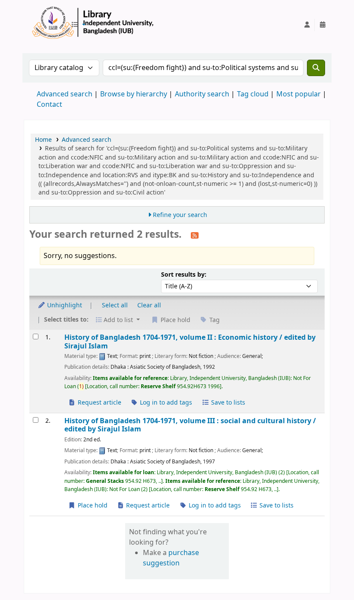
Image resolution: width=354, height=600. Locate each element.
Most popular (298, 94)
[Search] (316, 68)
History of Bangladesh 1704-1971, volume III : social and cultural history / (190, 425)
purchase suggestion (171, 558)
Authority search (202, 94)
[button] (78, 25)
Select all (115, 305)
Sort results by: (183, 274)
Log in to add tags (165, 402)
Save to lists (227, 402)
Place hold (91, 505)
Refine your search (180, 215)
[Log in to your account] (307, 25)
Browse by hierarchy (133, 94)
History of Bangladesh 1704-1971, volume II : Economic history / (190, 341)
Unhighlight (63, 305)
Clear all (149, 305)
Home (43, 139)
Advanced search (64, 94)
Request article (98, 402)
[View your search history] (322, 25)
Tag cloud (253, 94)
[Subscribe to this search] (194, 235)
